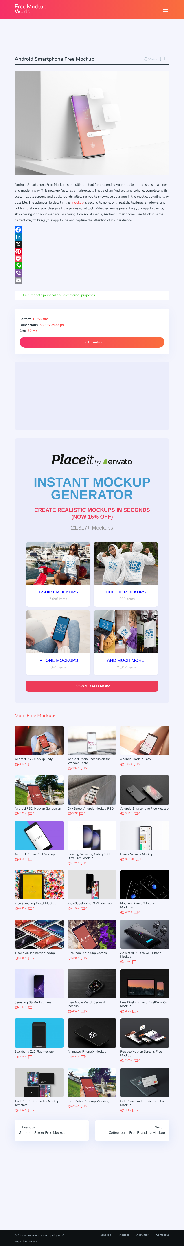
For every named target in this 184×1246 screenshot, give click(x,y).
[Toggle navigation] (165, 9)
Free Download (92, 342)
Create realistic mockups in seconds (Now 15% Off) (92, 513)
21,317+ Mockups (92, 528)
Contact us (162, 1235)
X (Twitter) (142, 1235)
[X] (92, 244)
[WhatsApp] (92, 265)
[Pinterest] (92, 251)
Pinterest (123, 1235)
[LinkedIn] (92, 237)
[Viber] (92, 273)
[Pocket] (92, 258)
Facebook (105, 1235)
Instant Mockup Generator (92, 488)
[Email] (92, 280)
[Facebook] (92, 229)
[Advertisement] (96, 38)
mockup (77, 202)
